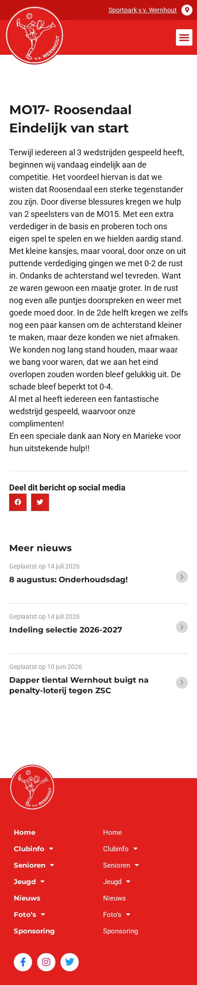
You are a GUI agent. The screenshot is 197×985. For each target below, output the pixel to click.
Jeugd (25, 881)
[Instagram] (46, 962)
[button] (184, 37)
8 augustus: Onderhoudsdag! (68, 579)
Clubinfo (29, 848)
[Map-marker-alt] (186, 10)
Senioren (29, 865)
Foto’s (25, 914)
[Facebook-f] (23, 962)
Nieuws (27, 898)
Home (24, 832)
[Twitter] (69, 962)
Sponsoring (34, 931)
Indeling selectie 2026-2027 (65, 629)
